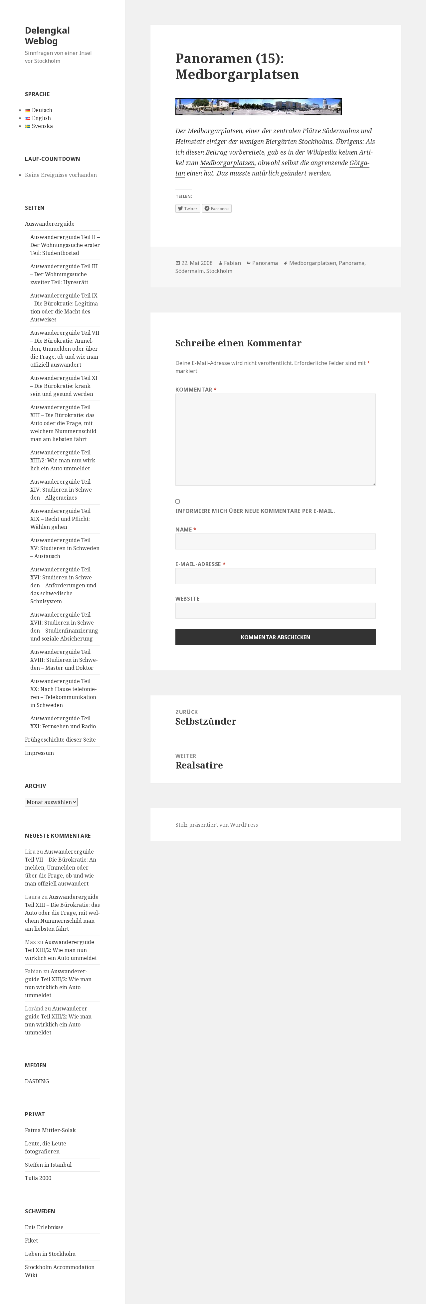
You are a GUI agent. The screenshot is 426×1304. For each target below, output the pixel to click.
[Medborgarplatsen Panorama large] (275, 106)
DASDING (37, 1081)
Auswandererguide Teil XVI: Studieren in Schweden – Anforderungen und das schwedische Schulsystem (63, 585)
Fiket (31, 1240)
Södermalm (189, 271)
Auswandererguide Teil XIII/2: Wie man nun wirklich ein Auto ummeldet (63, 460)
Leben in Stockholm (50, 1253)
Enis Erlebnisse (44, 1227)
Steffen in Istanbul (48, 1164)
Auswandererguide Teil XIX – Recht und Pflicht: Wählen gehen (60, 519)
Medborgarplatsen (227, 163)
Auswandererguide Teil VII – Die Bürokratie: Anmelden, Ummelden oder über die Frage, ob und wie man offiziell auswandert (65, 348)
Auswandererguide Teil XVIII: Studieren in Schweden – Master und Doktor (64, 659)
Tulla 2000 (38, 1178)
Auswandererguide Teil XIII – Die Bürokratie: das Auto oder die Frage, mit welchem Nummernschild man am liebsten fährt (63, 423)
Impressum (39, 753)
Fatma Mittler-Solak (50, 1130)
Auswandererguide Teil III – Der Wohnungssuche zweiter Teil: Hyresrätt (64, 274)
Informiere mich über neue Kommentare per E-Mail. (255, 511)
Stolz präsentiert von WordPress (216, 824)
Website (187, 598)
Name (186, 529)
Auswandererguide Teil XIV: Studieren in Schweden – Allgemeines (62, 489)
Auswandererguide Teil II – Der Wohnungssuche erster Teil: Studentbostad (65, 245)
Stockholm (219, 271)
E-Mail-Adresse (200, 564)
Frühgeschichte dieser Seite (60, 739)
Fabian (232, 263)
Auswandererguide (50, 223)
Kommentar (196, 389)
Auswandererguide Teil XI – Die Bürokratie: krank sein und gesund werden (64, 386)
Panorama (265, 263)
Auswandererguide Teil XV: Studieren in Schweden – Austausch (65, 548)
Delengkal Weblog (47, 35)
